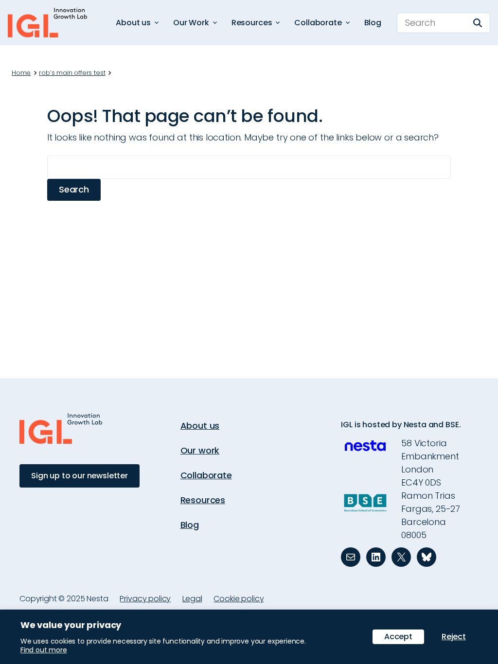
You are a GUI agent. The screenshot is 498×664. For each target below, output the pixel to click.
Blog (372, 22)
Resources (202, 500)
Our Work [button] (191, 22)
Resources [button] (251, 22)
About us (200, 425)
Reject (454, 636)
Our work (200, 450)
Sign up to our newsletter (79, 475)
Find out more (43, 650)
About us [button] (133, 22)
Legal (192, 598)
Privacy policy (145, 598)
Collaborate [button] (317, 22)
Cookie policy (238, 598)
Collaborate (206, 475)
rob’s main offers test (72, 73)
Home (21, 73)
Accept (398, 636)
